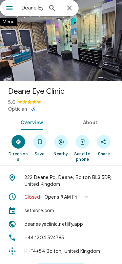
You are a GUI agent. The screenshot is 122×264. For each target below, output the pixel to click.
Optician (17, 109)
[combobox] (32, 8)
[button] (61, 197)
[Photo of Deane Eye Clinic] (61, 40)
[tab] (30, 122)
